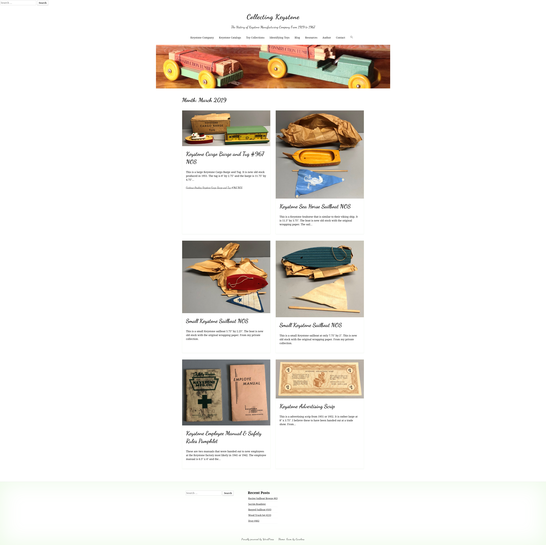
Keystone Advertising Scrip (307, 406)
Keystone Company (202, 37)
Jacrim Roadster (257, 504)
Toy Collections (255, 37)
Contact (340, 37)
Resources (311, 37)
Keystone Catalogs (230, 37)
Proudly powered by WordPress (257, 539)
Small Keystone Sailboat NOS (217, 321)
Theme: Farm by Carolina (291, 539)
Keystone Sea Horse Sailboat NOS (315, 206)
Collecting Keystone (273, 17)
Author (326, 37)
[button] (351, 37)
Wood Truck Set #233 (259, 515)
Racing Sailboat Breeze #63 (263, 498)
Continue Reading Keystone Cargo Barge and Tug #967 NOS (214, 187)
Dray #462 (253, 520)
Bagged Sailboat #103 (259, 509)
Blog (297, 37)
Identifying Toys (279, 37)
